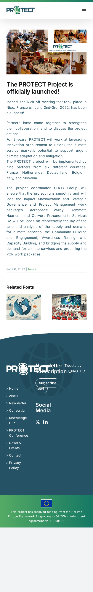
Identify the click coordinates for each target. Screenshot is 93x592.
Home (13, 388)
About (13, 396)
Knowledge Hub (17, 420)
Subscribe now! (45, 386)
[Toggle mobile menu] (84, 10)
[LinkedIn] (45, 422)
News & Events (15, 445)
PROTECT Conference (17, 433)
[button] (9, 307)
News (32, 269)
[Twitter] (37, 422)
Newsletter (17, 403)
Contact (15, 455)
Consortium (17, 410)
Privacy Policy (15, 465)
